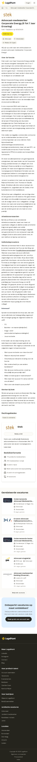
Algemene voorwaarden (18, 754)
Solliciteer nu (7, 34)
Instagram (5, 657)
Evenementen (6, 679)
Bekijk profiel (18, 434)
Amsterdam (6, 730)
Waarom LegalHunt (8, 698)
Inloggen (28, 3)
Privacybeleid (18, 757)
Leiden (4, 743)
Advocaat (5, 711)
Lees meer (7, 447)
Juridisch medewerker (9, 714)
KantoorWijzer (6, 689)
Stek (3, 30)
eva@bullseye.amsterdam (26, 250)
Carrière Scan (6, 685)
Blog (3, 663)
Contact (4, 660)
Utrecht (4, 740)
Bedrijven (5, 682)
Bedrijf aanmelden (8, 701)
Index (18, 759)
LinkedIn (4, 653)
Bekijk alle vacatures (18, 593)
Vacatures (7, 8)
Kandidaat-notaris (8, 718)
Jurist (3, 721)
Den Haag (5, 737)
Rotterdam (5, 734)
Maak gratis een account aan (18, 619)
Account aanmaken (8, 673)
